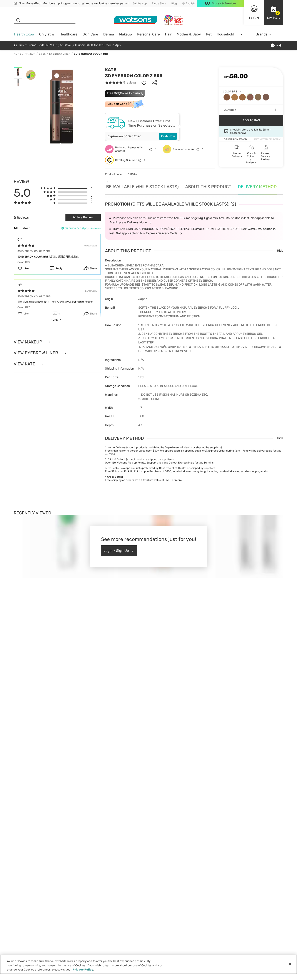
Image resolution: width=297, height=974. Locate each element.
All (16, 228)
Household (225, 34)
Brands (261, 34)
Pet (209, 34)
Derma (108, 34)
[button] (273, 12)
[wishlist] (144, 82)
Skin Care (90, 34)
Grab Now (168, 136)
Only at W (46, 34)
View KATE (25, 364)
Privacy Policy (83, 969)
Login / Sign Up (116, 551)
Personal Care (148, 34)
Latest (25, 228)
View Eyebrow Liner (36, 353)
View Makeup (28, 342)
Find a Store (159, 3)
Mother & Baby (189, 34)
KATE (110, 69)
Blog (174, 3)
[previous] (107, 182)
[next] (241, 34)
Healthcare (68, 34)
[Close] (290, 964)
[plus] (275, 110)
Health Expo (24, 34)
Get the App (140, 3)
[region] (148, 964)
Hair (168, 34)
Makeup (125, 34)
